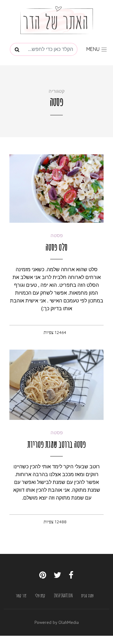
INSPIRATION (63, 595)
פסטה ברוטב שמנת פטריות (56, 444)
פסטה (57, 235)
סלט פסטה (56, 247)
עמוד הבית (87, 595)
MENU (93, 49)
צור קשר (21, 595)
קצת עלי (40, 595)
